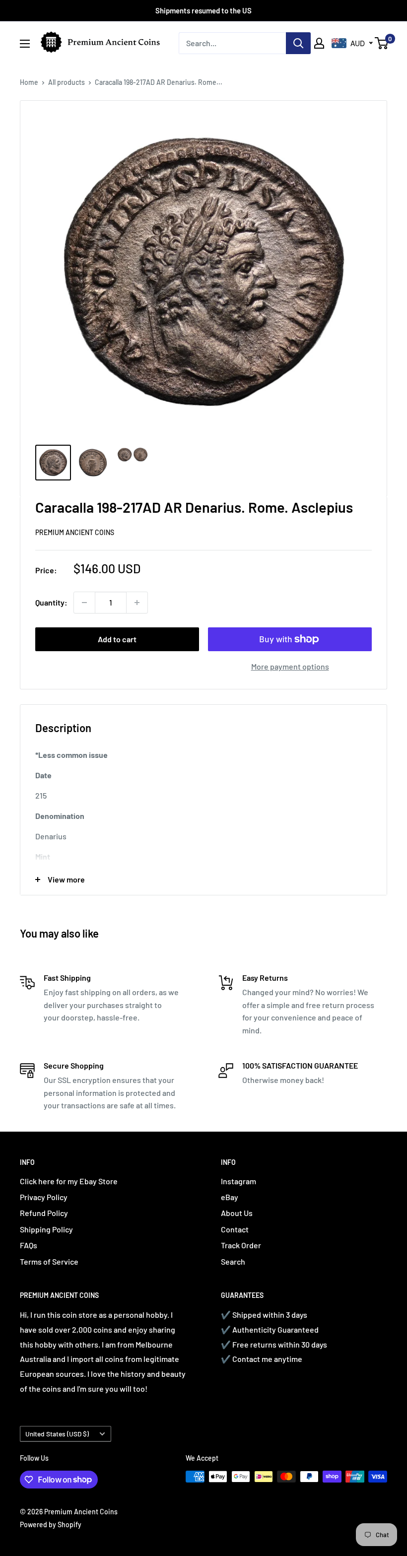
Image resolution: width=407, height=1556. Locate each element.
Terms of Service (49, 1261)
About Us (237, 1213)
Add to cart (117, 639)
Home (29, 82)
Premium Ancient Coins (74, 532)
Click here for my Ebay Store (69, 1181)
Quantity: (51, 602)
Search (233, 1261)
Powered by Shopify (50, 1524)
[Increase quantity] (137, 602)
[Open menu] (25, 44)
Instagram (238, 1181)
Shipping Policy (46, 1229)
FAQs (28, 1245)
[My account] (319, 43)
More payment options (290, 666)
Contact (235, 1229)
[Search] (298, 43)
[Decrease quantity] (84, 602)
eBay (229, 1197)
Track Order (241, 1245)
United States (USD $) (57, 1433)
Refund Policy (44, 1213)
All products (66, 82)
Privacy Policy (44, 1197)
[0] (382, 43)
